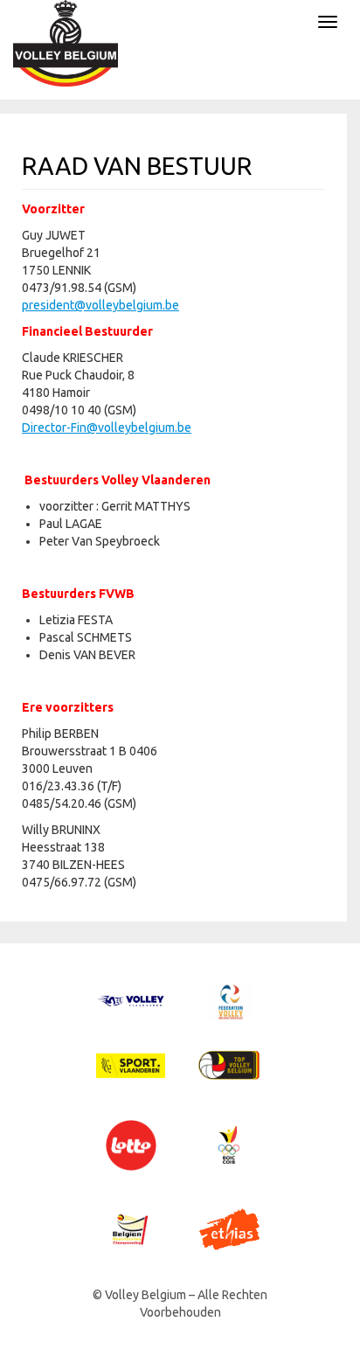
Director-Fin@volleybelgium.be (106, 428)
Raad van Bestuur (137, 165)
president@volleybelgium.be (100, 305)
